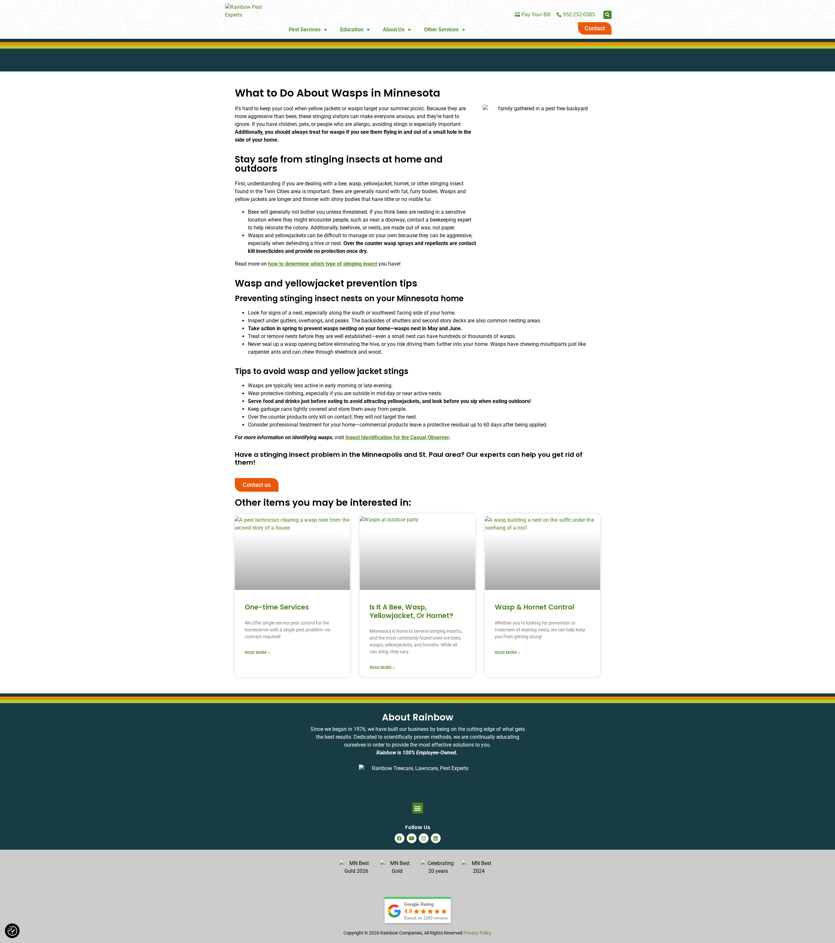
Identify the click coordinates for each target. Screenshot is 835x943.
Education (351, 29)
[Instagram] (424, 838)
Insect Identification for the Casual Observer (397, 437)
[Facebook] (399, 838)
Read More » (257, 652)
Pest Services (305, 29)
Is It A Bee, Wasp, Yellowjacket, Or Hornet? (411, 611)
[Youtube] (412, 838)
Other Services (441, 29)
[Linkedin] (436, 838)
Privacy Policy (477, 932)
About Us (393, 29)
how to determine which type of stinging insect (322, 264)
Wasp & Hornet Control (534, 607)
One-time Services (277, 607)
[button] (607, 15)
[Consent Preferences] (12, 931)
